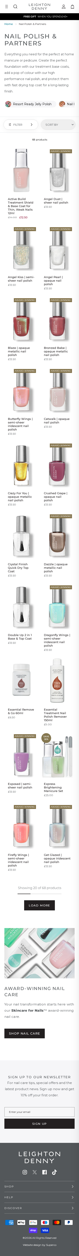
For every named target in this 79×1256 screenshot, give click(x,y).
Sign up (39, 1123)
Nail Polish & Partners (32, 24)
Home (8, 24)
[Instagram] (24, 1172)
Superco (51, 1245)
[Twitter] (34, 1172)
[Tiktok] (54, 1172)
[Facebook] (44, 1172)
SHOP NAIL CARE (24, 1033)
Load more (39, 905)
